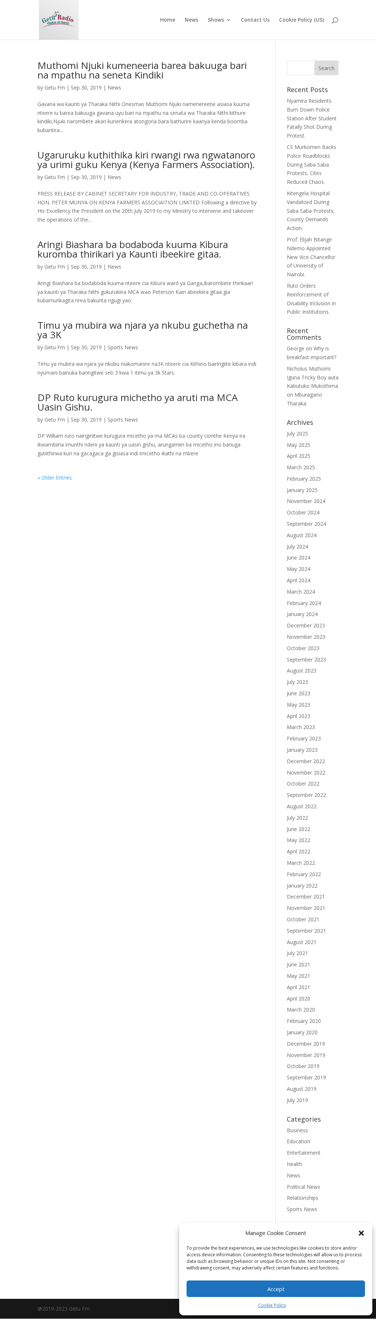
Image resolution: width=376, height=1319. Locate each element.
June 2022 (298, 829)
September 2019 (306, 1077)
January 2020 (302, 1032)
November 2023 (306, 636)
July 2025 (297, 433)
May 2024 (298, 568)
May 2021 (298, 975)
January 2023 (302, 749)
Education (298, 1141)
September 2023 (306, 659)
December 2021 (306, 896)
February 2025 (304, 478)
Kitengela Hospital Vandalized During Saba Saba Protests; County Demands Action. (311, 211)
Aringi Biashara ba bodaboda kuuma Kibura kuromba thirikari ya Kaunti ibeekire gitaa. (132, 249)
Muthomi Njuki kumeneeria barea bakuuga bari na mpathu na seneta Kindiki (142, 70)
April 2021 (298, 987)
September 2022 (306, 794)
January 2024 (302, 614)
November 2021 (306, 907)
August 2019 (302, 1088)
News (191, 20)
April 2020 (298, 998)
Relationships (302, 1197)
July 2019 (297, 1100)
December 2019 (306, 1043)
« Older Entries (54, 477)
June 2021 (298, 964)
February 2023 (304, 738)
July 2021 (297, 953)
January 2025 (302, 490)
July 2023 (297, 681)
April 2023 (298, 716)
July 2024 (297, 546)
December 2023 (306, 625)
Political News (303, 1186)
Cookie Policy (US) (301, 20)
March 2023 (301, 727)
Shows (216, 20)
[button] (361, 1233)
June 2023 (298, 693)
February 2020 (304, 1020)
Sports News (123, 347)
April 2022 (298, 851)
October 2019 (303, 1066)
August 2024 (302, 535)
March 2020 (301, 1009)
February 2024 (304, 603)
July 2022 (297, 817)
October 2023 (303, 648)
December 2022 (306, 761)
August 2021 (302, 942)
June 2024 (298, 557)
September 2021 (306, 930)
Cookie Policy (272, 1305)
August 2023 (302, 670)
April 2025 (298, 455)
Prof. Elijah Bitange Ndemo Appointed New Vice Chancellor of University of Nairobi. (311, 257)
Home (167, 20)
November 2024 (306, 501)
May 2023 (298, 704)
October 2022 (303, 783)
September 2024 (306, 523)
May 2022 (298, 840)
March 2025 (301, 467)
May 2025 (298, 444)
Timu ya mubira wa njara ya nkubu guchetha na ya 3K (142, 329)
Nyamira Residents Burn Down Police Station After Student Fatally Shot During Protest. (312, 118)
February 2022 (304, 874)
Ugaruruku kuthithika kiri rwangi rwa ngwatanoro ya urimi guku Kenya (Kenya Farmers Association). (146, 159)
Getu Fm (54, 87)
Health (294, 1163)
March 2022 (301, 862)
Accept (276, 1289)
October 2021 (303, 919)
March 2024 (301, 591)
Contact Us (255, 20)
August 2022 (302, 806)
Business (297, 1130)
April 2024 (298, 580)
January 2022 (302, 885)
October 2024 (303, 512)
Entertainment (304, 1152)
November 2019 (306, 1055)
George (295, 348)
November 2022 (306, 772)
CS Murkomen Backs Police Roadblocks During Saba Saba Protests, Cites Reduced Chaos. (311, 164)
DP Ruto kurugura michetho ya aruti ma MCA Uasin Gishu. (137, 402)
